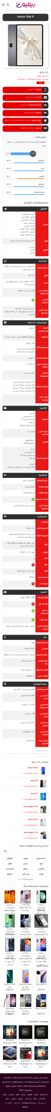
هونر (10, 864)
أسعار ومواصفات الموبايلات (29, 79)
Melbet (25, 1107)
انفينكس (10, 869)
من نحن (17, 1103)
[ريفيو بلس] (25, 5)
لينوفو (10, 874)
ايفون (25, 859)
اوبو (41, 864)
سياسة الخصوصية (29, 1103)
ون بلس (25, 874)
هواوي (9, 859)
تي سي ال (42, 1103)
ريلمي (25, 864)
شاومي (41, 869)
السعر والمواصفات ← (29, 773)
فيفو (25, 869)
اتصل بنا (8, 1103)
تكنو (7, 1099)
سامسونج (41, 859)
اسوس (13, 1099)
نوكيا (41, 874)
